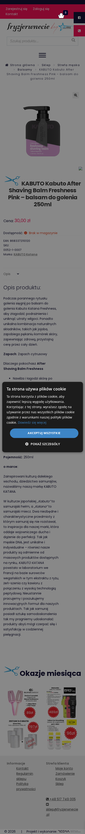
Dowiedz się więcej (32, 423)
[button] (42, 444)
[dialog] (42, 417)
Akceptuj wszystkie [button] (44, 433)
